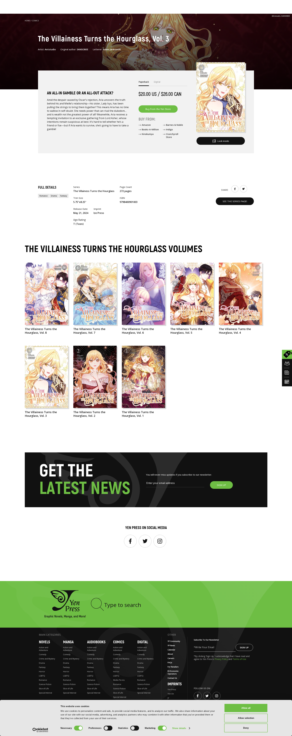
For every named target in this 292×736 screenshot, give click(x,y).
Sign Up (244, 647)
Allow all (245, 708)
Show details (179, 728)
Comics (35, 20)
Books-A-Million (150, 129)
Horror (42, 671)
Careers (171, 658)
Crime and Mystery (47, 658)
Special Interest (45, 693)
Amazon (146, 124)
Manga (68, 642)
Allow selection (246, 718)
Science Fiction (45, 684)
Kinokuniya (148, 133)
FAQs (170, 662)
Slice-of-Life (44, 688)
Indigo (169, 129)
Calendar (171, 649)
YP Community (174, 641)
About (170, 654)
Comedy (42, 654)
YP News (171, 645)
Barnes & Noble (174, 124)
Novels (44, 642)
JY (168, 698)
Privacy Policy (221, 659)
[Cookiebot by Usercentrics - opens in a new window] (40, 730)
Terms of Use (239, 659)
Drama (54, 196)
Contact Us (172, 678)
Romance (44, 196)
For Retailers (173, 667)
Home (27, 20)
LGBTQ (42, 676)
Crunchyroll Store (172, 135)
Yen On (171, 693)
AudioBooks (96, 642)
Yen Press (172, 689)
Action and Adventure (43, 649)
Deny (246, 728)
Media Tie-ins (119, 680)
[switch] (108, 728)
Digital (142, 642)
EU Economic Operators (173, 672)
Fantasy (63, 196)
